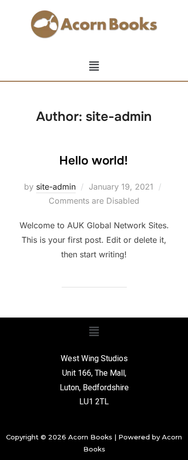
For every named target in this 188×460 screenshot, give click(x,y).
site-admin (56, 187)
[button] (93, 66)
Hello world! (93, 160)
